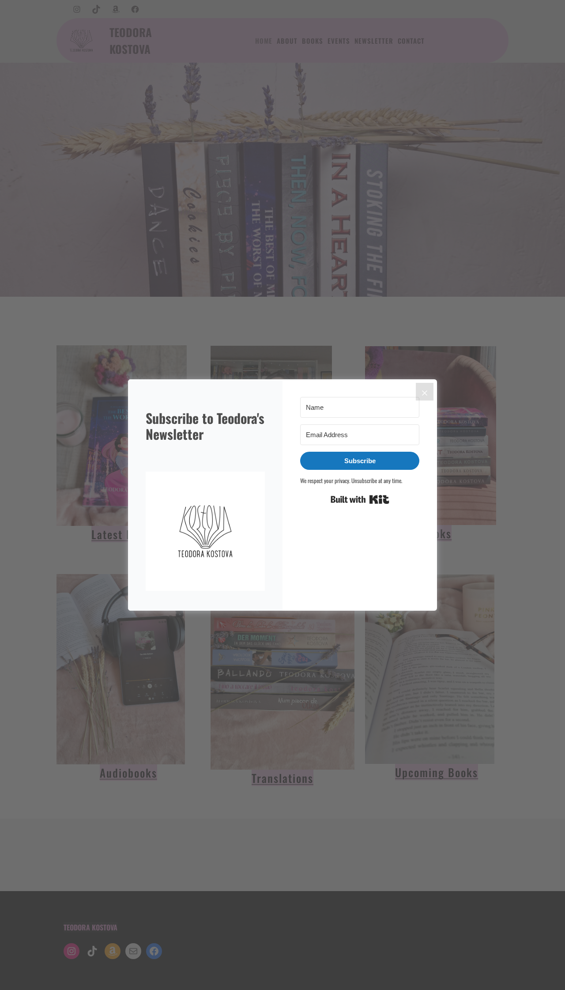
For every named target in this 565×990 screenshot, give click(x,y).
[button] (205, 532)
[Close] (424, 392)
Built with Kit (360, 499)
